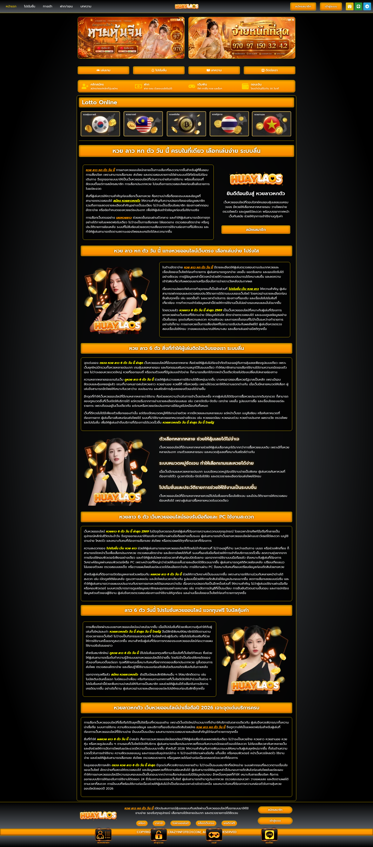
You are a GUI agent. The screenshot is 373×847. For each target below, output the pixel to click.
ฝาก (146, 84)
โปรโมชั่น (29, 6)
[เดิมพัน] (191, 86)
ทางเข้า (47, 6)
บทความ (85, 6)
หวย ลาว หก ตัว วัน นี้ (100, 170)
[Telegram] (367, 6)
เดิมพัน (202, 84)
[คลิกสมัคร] (85, 86)
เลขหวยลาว (124, 217)
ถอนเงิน (256, 84)
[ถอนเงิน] (245, 86)
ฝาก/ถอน (66, 6)
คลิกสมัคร (97, 84)
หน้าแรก (11, 6)
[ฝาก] (138, 86)
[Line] (358, 6)
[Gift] (350, 6)
